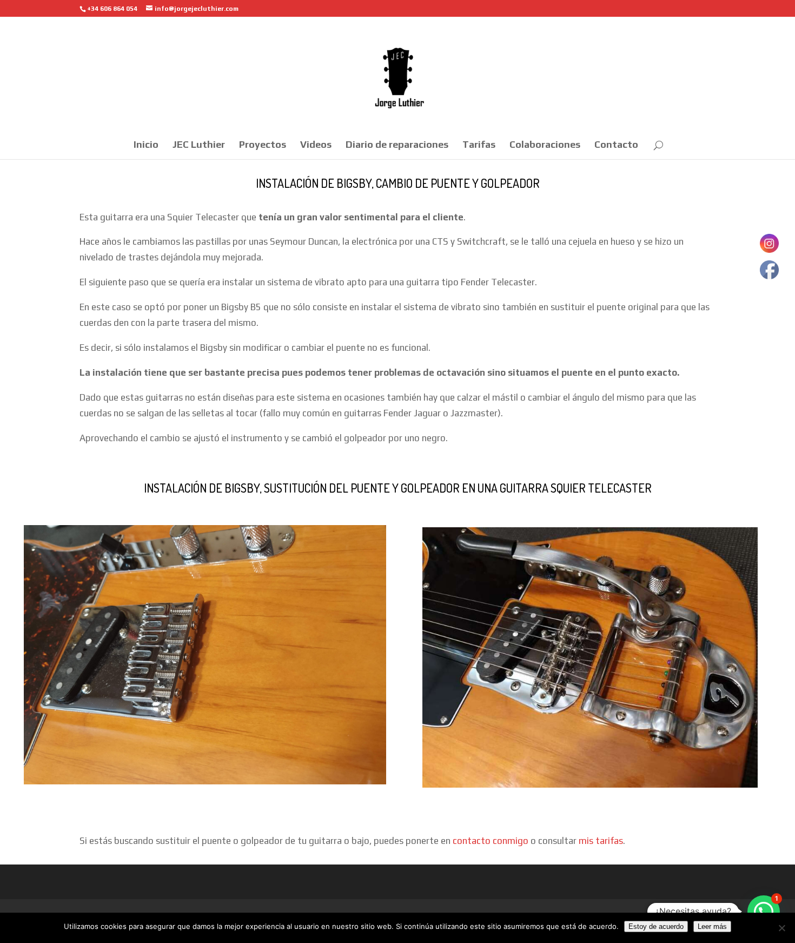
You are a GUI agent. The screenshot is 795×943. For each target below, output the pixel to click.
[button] (763, 911)
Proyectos (262, 145)
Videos (316, 145)
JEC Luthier (199, 145)
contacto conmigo (490, 840)
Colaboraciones (544, 145)
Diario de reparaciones (397, 145)
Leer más (712, 926)
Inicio (146, 145)
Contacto (616, 145)
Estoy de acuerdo (656, 926)
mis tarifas (601, 840)
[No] (781, 927)
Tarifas (478, 145)
